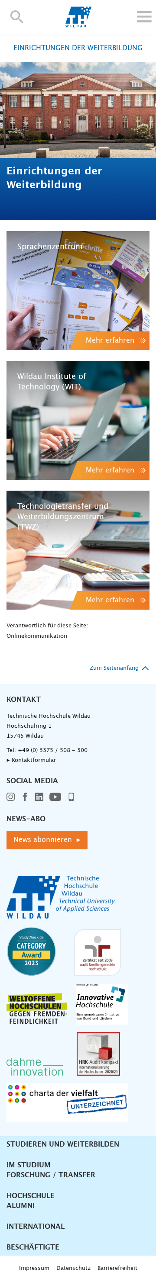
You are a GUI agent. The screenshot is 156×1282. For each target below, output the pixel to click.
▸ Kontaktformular (31, 760)
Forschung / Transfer (50, 1175)
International (35, 1226)
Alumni (20, 1205)
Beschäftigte (32, 1247)
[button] (17, 17)
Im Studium (28, 1165)
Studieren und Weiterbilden (62, 1144)
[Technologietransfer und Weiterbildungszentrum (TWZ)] (78, 550)
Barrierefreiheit (117, 1268)
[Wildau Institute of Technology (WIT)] (78, 420)
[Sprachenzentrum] (78, 290)
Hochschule (30, 1195)
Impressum (34, 1268)
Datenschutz (73, 1268)
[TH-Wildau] (78, 25)
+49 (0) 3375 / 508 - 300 (53, 750)
